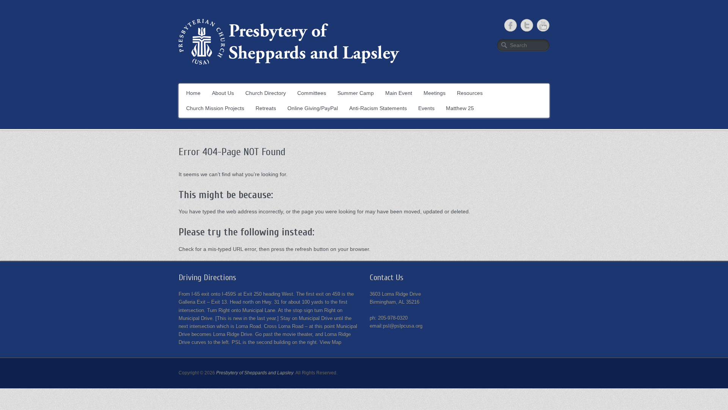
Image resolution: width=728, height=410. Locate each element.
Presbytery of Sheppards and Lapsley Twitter (527, 25)
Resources (470, 93)
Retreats (266, 108)
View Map (330, 342)
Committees (311, 93)
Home (193, 93)
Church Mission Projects (215, 108)
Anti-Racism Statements (378, 108)
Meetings (435, 93)
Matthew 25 (460, 108)
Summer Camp (355, 93)
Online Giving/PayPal (312, 108)
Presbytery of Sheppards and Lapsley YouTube (543, 25)
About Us (223, 93)
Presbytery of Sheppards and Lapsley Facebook (510, 25)
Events (426, 108)
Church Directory (265, 93)
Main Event (398, 93)
